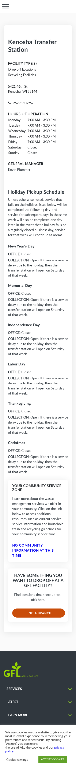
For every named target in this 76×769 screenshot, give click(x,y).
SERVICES (14, 688)
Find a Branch (39, 613)
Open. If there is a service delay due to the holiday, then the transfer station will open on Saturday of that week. (38, 268)
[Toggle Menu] (5, 6)
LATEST (12, 701)
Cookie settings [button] (17, 759)
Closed (19, 254)
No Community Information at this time (33, 550)
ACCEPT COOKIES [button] (52, 759)
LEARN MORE (17, 714)
